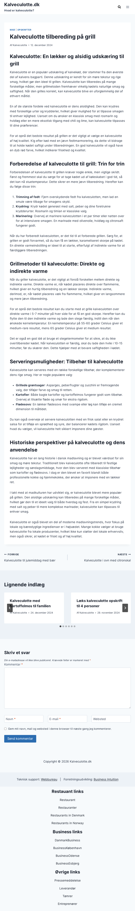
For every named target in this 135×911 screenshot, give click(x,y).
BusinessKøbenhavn (67, 848)
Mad (12, 29)
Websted (99, 719)
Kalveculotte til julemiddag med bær (29, 557)
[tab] (60, 626)
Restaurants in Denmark (68, 815)
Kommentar (13, 664)
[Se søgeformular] (119, 7)
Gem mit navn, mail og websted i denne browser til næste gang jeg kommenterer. (59, 728)
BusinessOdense (67, 855)
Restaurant (67, 800)
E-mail (55, 719)
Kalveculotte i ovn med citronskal (107, 557)
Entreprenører (67, 904)
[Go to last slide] (10, 608)
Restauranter (67, 807)
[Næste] (125, 608)
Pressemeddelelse (67, 880)
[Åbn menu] (127, 7)
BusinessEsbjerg (67, 863)
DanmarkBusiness (67, 840)
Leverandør (67, 888)
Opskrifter (24, 29)
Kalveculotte (20, 45)
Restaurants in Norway (68, 823)
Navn (11, 719)
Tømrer (68, 896)
